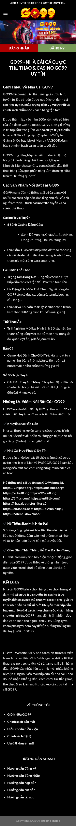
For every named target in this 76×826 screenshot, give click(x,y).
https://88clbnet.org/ (48, 488)
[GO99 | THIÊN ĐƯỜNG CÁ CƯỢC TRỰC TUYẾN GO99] (38, 13)
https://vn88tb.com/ (45, 498)
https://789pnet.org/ (17, 488)
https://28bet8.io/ (15, 493)
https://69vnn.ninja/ (48, 509)
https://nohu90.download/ (22, 514)
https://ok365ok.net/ (18, 509)
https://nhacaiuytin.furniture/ (24, 503)
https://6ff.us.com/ (16, 498)
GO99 (7, 94)
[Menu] (5, 13)
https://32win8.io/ (42, 493)
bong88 (57, 482)
